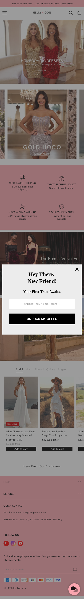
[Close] (77, 269)
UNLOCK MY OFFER (42, 319)
